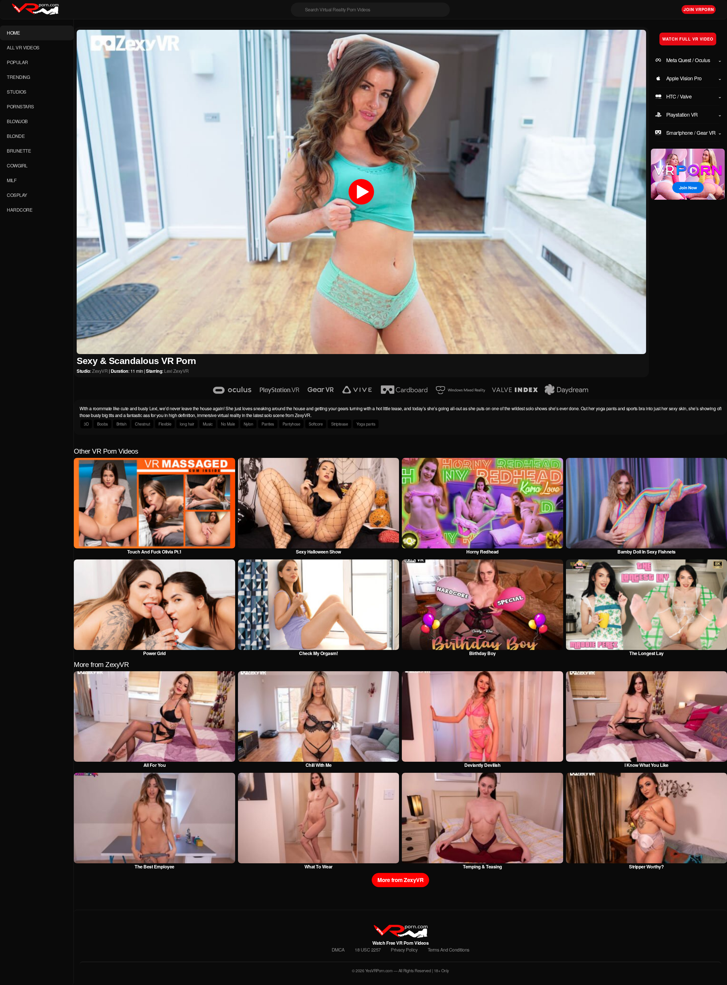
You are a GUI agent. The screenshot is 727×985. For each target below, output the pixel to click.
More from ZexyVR (400, 880)
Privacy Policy (404, 949)
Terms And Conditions (448, 949)
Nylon (248, 424)
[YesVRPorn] (400, 936)
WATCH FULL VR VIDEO (688, 39)
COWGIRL (17, 165)
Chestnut (142, 424)
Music (208, 424)
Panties (268, 424)
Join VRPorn (699, 9)
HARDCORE (19, 210)
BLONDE (16, 136)
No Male (228, 424)
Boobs (102, 424)
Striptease (339, 424)
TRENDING (18, 77)
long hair (187, 424)
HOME (13, 33)
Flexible (164, 424)
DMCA (338, 949)
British (121, 424)
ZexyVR (100, 371)
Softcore (316, 424)
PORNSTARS (20, 106)
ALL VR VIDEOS (23, 47)
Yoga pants (365, 424)
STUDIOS (16, 92)
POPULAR (17, 62)
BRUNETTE (19, 151)
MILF (11, 180)
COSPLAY (17, 195)
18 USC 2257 (368, 949)
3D (86, 424)
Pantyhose (291, 424)
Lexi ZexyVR (176, 371)
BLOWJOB (17, 121)
